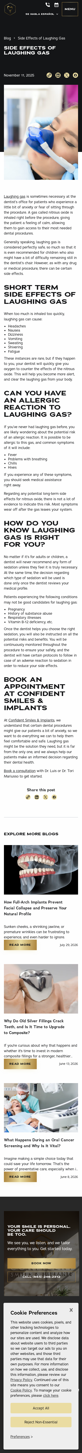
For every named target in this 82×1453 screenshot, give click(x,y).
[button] (42, 14)
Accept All (41, 1408)
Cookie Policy (21, 1390)
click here (50, 1395)
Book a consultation (20, 771)
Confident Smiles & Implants (31, 720)
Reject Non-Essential (41, 1422)
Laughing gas (14, 196)
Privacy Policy (21, 1380)
